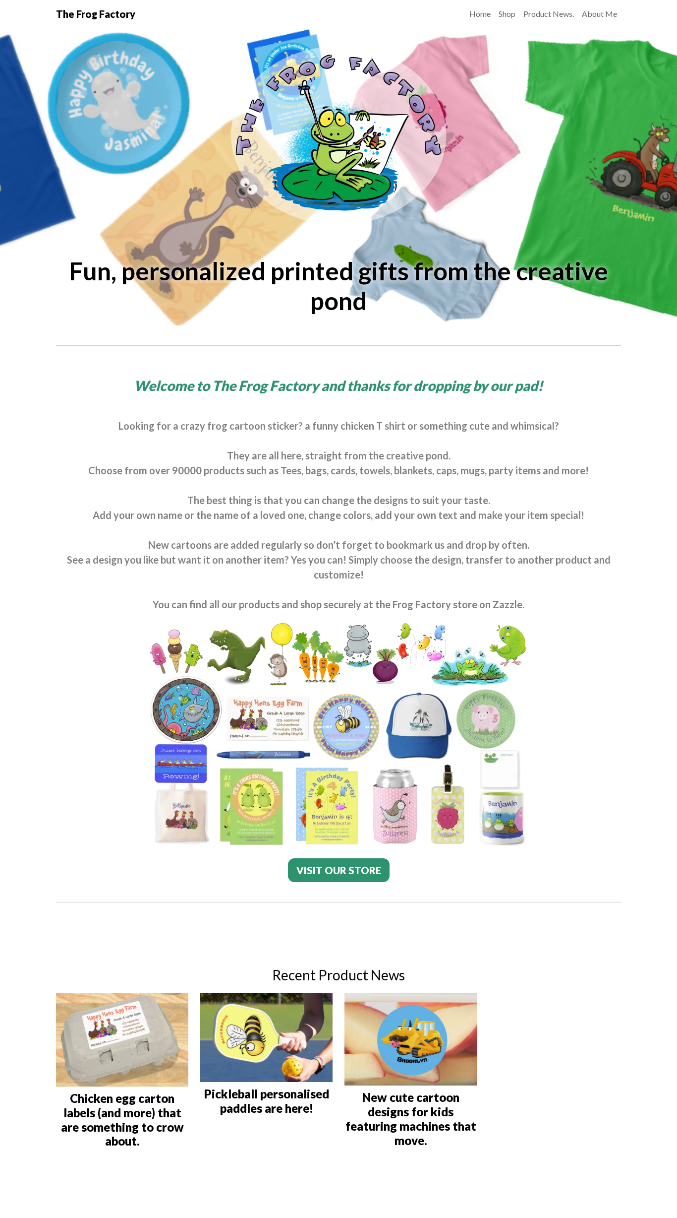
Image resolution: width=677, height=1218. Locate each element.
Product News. (548, 13)
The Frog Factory (95, 14)
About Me (599, 13)
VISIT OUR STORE (338, 870)
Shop (507, 13)
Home (480, 13)
